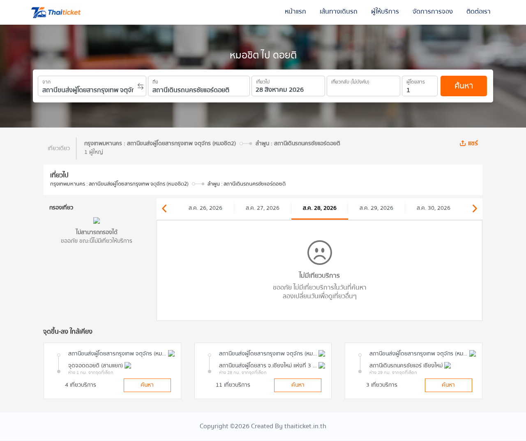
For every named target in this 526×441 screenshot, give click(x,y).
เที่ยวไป (263, 80)
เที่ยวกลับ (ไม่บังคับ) (350, 80)
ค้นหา (463, 85)
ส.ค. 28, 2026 (320, 208)
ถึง (155, 80)
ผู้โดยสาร (415, 80)
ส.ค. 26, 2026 (205, 208)
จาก (46, 80)
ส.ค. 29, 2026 (376, 208)
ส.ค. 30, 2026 (433, 208)
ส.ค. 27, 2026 (262, 208)
